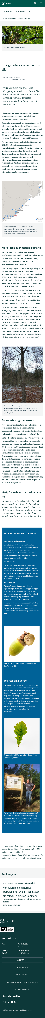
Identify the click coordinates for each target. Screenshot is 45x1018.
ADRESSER (22, 967)
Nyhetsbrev (22, 975)
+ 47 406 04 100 (23, 950)
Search (35, 3)
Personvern (21, 989)
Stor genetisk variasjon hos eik (18, 18)
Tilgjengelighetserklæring (22, 982)
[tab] (22, 894)
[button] (22, 894)
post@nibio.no (23, 953)
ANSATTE (21, 960)
